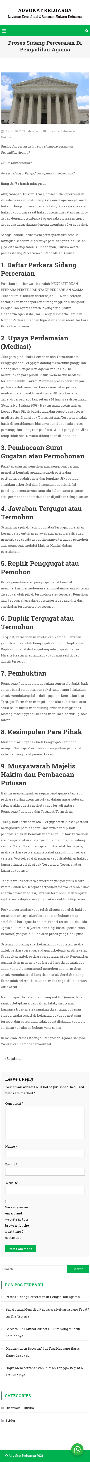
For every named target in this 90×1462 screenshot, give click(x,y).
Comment (14, 1103)
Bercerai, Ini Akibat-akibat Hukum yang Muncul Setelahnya (43, 1332)
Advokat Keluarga (45, 10)
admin (36, 131)
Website (11, 1183)
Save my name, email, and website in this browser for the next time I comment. (17, 1222)
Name (11, 1146)
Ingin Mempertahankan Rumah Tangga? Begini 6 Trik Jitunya (44, 1371)
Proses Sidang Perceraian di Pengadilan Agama (43, 1297)
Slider (11, 1420)
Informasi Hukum (20, 1408)
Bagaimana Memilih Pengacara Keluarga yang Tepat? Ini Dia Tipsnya (17, 1059)
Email (11, 1165)
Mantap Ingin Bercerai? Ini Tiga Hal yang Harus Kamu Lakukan (43, 1351)
